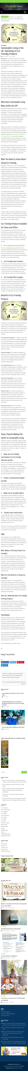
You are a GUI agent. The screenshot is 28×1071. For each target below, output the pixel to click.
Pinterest (20, 662)
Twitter (13, 662)
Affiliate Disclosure (5, 851)
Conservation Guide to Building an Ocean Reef (13, 727)
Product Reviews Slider (7, 856)
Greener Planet (22, 863)
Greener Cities (4, 826)
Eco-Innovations (5, 815)
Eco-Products (4, 808)
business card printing (19, 134)
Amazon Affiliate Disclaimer (8, 1013)
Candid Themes (18, 1068)
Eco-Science (4, 817)
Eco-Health (4, 813)
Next (25, 865)
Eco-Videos (4, 819)
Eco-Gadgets (3, 45)
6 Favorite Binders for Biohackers (9, 956)
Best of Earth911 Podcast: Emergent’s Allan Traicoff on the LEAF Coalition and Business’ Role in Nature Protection (12, 675)
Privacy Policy (4, 849)
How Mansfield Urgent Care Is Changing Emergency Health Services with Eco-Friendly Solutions (13, 703)
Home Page (4, 843)
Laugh (2, 828)
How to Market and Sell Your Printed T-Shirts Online (13, 694)
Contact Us (4, 845)
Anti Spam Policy (5, 1015)
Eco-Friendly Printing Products (14, 245)
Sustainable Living (5, 835)
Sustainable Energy (5, 834)
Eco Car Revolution (5, 809)
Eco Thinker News (14, 6)
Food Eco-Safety (5, 822)
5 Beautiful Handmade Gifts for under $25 (20, 866)
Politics (2, 832)
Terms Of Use (4, 847)
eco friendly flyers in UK (7, 136)
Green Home (4, 824)
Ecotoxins (3, 821)
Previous (3, 865)
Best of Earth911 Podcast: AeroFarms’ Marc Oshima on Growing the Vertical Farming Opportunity (13, 790)
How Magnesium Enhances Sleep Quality (11, 929)
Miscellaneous (4, 830)
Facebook (5, 662)
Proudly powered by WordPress (12, 1066)
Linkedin (5, 665)
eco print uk (14, 165)
